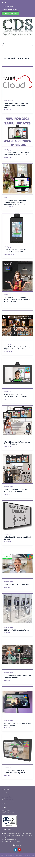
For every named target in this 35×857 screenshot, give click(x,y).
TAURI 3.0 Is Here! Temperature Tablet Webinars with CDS (15, 251)
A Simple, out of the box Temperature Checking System (15, 395)
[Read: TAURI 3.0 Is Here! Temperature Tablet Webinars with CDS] (17, 228)
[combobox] (17, 44)
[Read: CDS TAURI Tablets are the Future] (17, 608)
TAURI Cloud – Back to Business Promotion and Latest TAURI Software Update (16, 105)
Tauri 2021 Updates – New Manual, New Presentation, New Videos (17, 154)
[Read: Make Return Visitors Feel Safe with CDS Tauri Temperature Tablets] (17, 325)
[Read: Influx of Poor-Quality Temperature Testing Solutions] (17, 420)
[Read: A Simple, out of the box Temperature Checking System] (17, 373)
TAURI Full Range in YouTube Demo (17, 584)
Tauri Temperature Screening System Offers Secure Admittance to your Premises (17, 299)
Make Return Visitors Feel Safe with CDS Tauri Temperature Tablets (17, 348)
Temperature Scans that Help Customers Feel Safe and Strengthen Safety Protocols (15, 202)
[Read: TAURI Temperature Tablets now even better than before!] (17, 468)
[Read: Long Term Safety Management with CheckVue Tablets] (17, 654)
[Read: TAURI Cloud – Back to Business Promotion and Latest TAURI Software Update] (17, 81)
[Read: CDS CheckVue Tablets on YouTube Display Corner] (17, 701)
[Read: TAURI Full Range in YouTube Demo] (17, 563)
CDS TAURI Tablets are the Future (16, 630)
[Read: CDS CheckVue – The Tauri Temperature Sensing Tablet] (17, 749)
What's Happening (8, 439)
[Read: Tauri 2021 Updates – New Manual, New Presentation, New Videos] (17, 131)
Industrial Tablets (8, 100)
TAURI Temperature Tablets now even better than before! (16, 490)
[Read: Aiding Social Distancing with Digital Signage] (17, 515)
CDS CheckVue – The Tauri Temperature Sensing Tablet (14, 772)
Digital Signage (7, 150)
